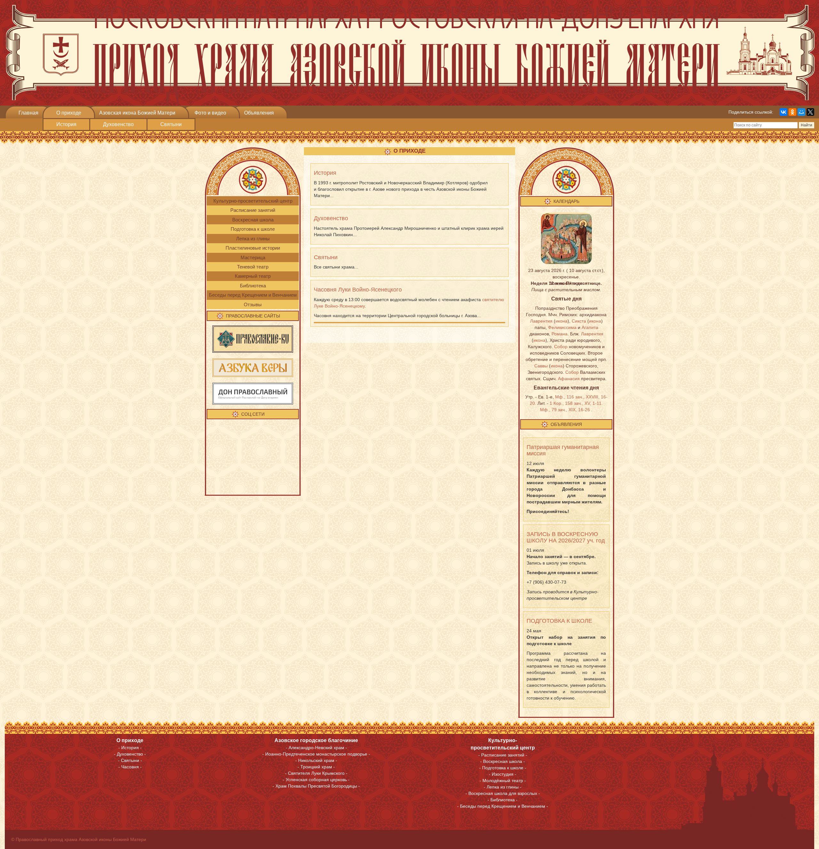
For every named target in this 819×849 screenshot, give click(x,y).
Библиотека (253, 285)
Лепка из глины (253, 238)
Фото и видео (210, 113)
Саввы (541, 365)
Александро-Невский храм (316, 747)
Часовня (130, 766)
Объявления (259, 113)
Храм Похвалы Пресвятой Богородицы (316, 786)
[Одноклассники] (792, 112)
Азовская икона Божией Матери (137, 113)
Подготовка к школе (253, 229)
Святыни (171, 124)
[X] (810, 112)
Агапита (590, 327)
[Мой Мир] (801, 112)
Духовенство (118, 124)
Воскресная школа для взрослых (502, 793)
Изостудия (502, 774)
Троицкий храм (316, 766)
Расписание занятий (252, 210)
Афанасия (569, 378)
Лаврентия (541, 321)
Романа (560, 333)
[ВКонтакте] (783, 112)
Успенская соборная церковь (317, 779)
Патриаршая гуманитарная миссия (563, 450)
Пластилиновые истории (253, 248)
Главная (28, 113)
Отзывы (253, 304)
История (66, 124)
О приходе (68, 113)
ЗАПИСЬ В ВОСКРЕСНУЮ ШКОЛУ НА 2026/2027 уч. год (566, 537)
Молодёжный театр (502, 780)
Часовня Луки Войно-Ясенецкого (358, 289)
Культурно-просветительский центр (252, 201)
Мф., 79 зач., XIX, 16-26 (565, 409)
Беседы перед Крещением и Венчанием (253, 295)
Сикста (579, 321)
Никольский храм (316, 760)
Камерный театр (253, 276)
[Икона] (566, 238)
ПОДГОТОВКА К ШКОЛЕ (559, 621)
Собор (561, 346)
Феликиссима (562, 327)
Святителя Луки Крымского (316, 773)
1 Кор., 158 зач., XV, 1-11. (576, 403)
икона (561, 321)
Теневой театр (252, 266)
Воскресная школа (253, 219)
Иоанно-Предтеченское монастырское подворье (316, 754)
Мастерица (253, 257)
